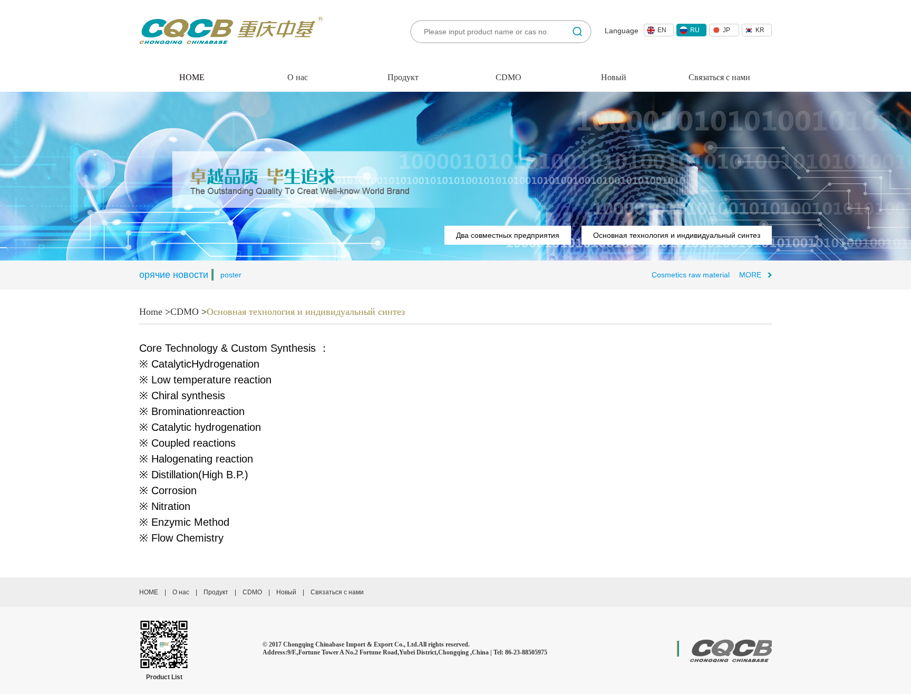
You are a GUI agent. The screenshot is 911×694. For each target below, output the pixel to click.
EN (661, 30)
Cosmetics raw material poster (694, 275)
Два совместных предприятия (507, 235)
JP (726, 30)
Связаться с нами (719, 77)
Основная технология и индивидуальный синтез (676, 235)
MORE (750, 275)
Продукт (403, 77)
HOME (148, 592)
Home (150, 311)
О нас (297, 77)
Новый (613, 77)
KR (759, 30)
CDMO (508, 77)
